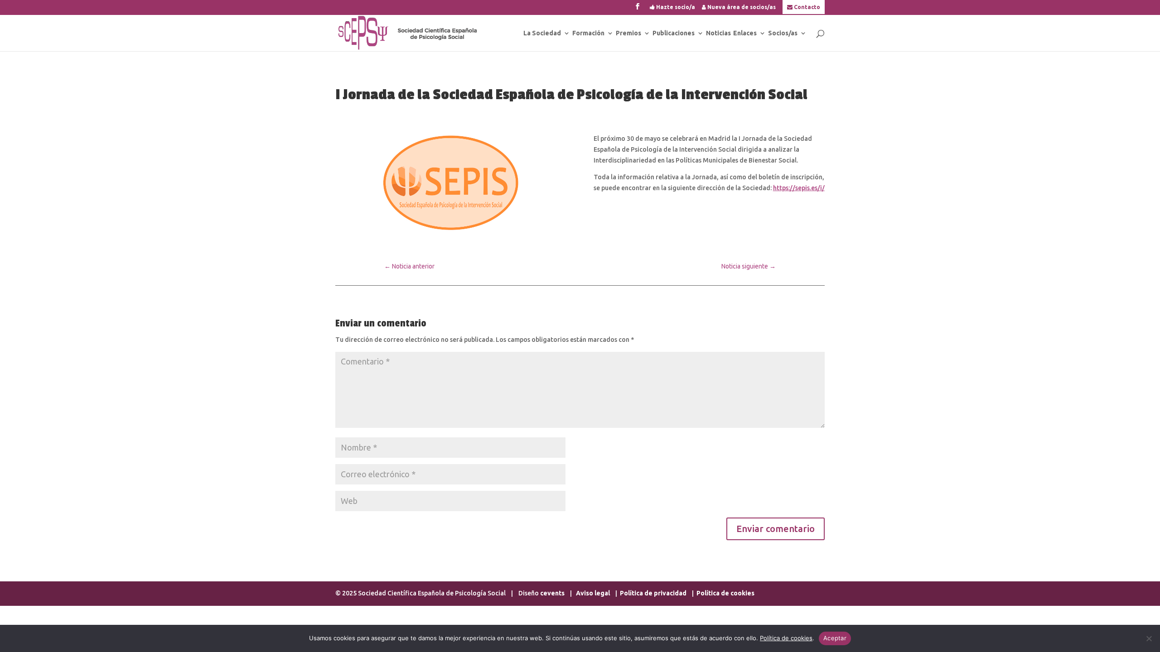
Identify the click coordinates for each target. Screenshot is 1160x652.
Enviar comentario (775, 528)
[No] (1148, 638)
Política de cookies (725, 593)
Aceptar (834, 638)
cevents (552, 593)
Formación (588, 33)
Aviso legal (593, 593)
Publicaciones (673, 33)
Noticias (718, 33)
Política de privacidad (653, 593)
